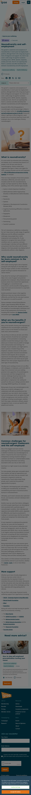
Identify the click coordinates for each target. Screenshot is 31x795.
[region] (15, 785)
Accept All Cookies (15, 792)
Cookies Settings (15, 787)
